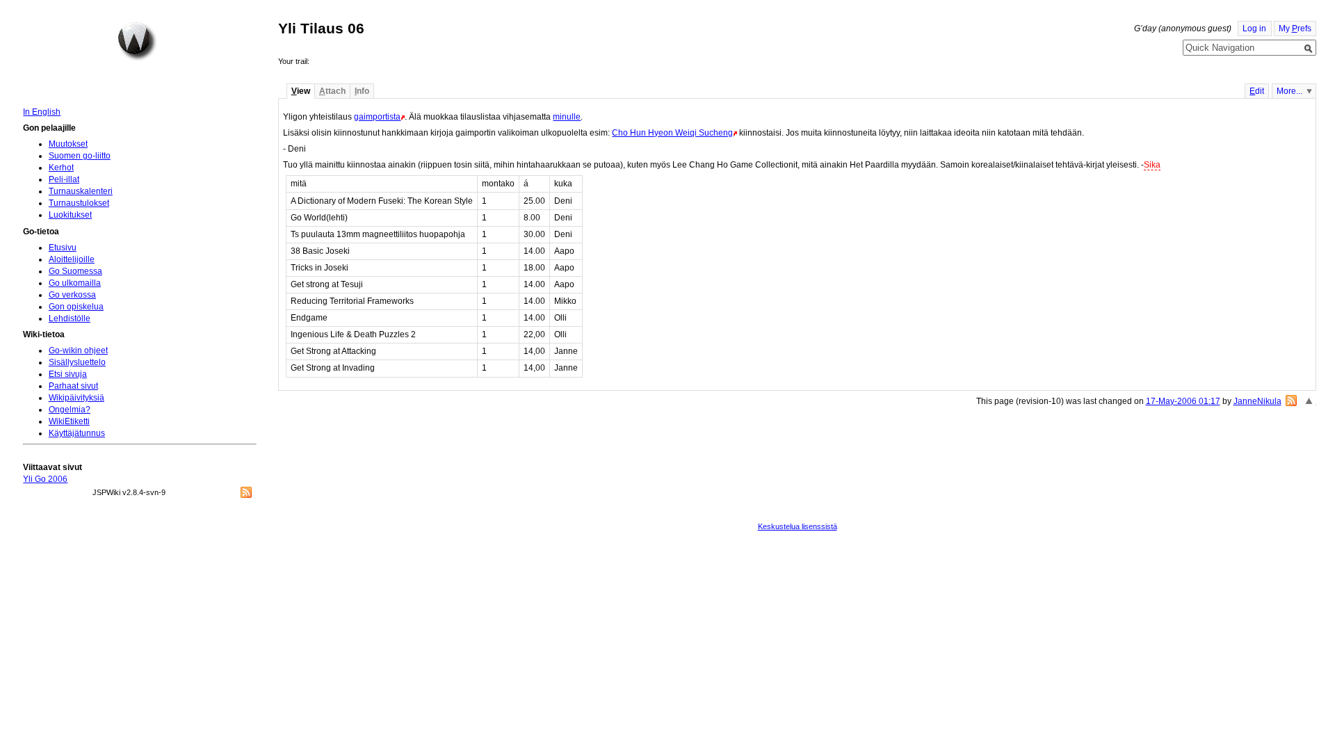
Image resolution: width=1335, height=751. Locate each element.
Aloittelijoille (72, 259)
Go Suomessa (75, 271)
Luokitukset (70, 215)
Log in (1254, 28)
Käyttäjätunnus (77, 433)
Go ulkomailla (75, 283)
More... (1289, 91)
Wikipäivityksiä (76, 398)
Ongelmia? (69, 409)
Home (137, 41)
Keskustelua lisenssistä (797, 526)
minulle (567, 117)
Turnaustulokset (79, 203)
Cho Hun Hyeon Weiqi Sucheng (672, 133)
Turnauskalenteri (81, 191)
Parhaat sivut (73, 386)
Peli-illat (64, 179)
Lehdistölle (69, 318)
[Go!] (1308, 48)
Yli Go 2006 (45, 479)
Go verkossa (72, 295)
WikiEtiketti (69, 421)
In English (41, 112)
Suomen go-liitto (80, 156)
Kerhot (61, 167)
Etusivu (62, 247)
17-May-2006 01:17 (1183, 401)
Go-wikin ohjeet (78, 350)
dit (1256, 91)
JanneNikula (1257, 401)
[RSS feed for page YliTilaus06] (1291, 400)
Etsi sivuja (68, 374)
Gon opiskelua (76, 307)
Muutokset (68, 144)
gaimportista (377, 117)
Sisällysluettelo (77, 362)
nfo (362, 91)
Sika (1152, 165)
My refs (1295, 28)
